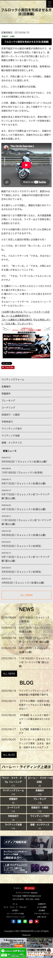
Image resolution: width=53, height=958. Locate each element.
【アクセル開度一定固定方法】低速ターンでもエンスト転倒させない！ (35, 705)
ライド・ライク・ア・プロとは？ (15, 907)
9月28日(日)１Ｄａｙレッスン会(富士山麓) (24, 535)
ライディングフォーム (13, 379)
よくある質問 (41, 907)
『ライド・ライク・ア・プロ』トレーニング (13, 780)
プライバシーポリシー (41, 913)
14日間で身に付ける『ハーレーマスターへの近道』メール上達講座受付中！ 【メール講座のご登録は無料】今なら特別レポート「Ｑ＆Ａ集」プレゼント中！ (26, 318)
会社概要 (42, 910)
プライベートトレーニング (15, 917)
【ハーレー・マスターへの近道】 (39, 780)
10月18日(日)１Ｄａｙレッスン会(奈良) (22, 472)
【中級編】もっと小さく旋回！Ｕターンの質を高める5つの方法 (35, 719)
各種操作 (6, 386)
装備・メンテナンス (12, 443)
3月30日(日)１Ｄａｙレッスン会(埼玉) (21, 572)
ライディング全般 (11, 435)
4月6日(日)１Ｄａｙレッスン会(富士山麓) (23, 583)
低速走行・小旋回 (11, 414)
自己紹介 (15, 910)
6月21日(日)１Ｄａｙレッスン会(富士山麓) (24, 483)
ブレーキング (8, 400)
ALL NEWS (9, 673)
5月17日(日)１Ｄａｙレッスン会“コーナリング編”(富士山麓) (25, 496)
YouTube (9, 367)
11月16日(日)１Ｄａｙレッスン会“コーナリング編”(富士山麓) (26, 522)
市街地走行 (7, 421)
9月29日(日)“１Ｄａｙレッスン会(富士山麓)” (24, 461)
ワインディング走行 (12, 428)
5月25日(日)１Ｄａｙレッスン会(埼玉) (21, 546)
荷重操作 (6, 393)
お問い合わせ (41, 917)
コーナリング (8, 407)
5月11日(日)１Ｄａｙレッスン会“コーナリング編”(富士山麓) (25, 559)
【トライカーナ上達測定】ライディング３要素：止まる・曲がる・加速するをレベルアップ (35, 743)
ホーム (15, 904)
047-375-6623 (18, 899)
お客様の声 (42, 904)
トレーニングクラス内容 (15, 913)
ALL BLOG (9, 755)
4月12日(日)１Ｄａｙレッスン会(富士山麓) (24, 509)
